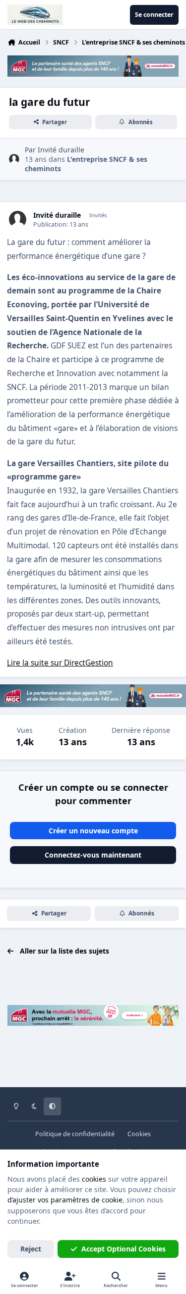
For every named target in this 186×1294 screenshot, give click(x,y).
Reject (30, 1248)
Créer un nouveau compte (93, 830)
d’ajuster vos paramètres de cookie (65, 1199)
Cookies (139, 1134)
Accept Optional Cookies (123, 1248)
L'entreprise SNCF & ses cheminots (86, 163)
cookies (94, 1179)
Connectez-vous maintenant (93, 855)
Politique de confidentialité (75, 1134)
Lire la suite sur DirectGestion (60, 663)
